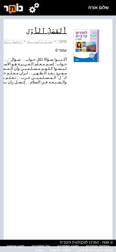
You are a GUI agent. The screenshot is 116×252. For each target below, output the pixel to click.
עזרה (39, 250)
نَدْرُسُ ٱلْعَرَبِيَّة (40, 41)
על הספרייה (41, 246)
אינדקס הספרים (98, 246)
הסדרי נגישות (60, 250)
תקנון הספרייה (68, 246)
